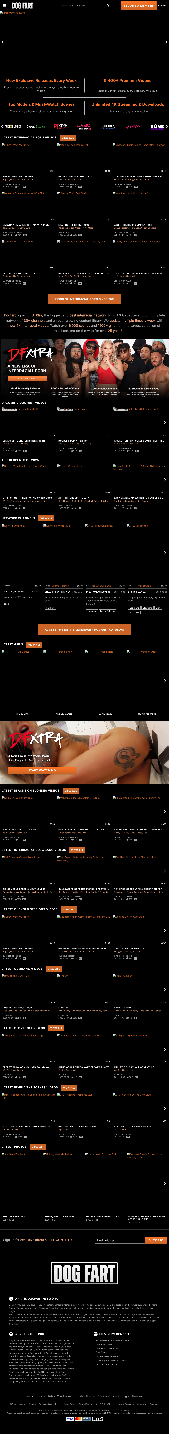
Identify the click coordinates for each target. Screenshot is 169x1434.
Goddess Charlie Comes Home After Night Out (87, 948)
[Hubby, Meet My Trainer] (63, 1183)
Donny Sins (63, 276)
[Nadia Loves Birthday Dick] (105, 1183)
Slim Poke (74, 444)
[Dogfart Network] (84, 1273)
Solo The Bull (87, 501)
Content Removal (155, 1413)
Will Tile (12, 276)
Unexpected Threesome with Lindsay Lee (84, 273)
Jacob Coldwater (31, 1010)
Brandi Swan (27, 179)
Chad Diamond (121, 1010)
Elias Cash (75, 892)
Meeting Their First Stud (74, 225)
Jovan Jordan (64, 179)
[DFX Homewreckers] (157, 127)
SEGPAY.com (109, 1413)
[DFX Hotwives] (133, 127)
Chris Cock (63, 444)
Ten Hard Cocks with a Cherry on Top (138, 889)
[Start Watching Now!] (84, 42)
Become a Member (138, 5)
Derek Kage (16, 501)
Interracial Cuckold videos (32, 1353)
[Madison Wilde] (147, 681)
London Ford (132, 444)
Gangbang (134, 608)
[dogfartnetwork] (22, 5)
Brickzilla (26, 1317)
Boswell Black (120, 179)
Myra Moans (88, 228)
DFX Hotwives (65, 232)
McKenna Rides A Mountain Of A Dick (26, 225)
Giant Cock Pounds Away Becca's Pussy (83, 1067)
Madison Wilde (147, 714)
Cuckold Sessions (12, 184)
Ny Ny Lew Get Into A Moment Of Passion (139, 273)
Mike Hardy (130, 276)
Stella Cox (47, 1317)
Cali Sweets (119, 444)
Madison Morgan (34, 892)
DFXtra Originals (122, 281)
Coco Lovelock (149, 1314)
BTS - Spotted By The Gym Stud (133, 1126)
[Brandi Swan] (63, 681)
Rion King (85, 892)
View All (68, 137)
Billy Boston (63, 1010)
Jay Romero (104, 1010)
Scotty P (76, 501)
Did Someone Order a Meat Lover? (24, 889)
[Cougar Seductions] (108, 127)
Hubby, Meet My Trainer (18, 176)
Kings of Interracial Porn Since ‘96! (84, 299)
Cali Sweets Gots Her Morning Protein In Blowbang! (91, 889)
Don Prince (119, 501)
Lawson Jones (157, 892)
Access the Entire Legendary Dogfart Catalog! (84, 629)
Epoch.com (22, 1413)
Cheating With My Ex (58, 592)
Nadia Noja (77, 179)
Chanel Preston (121, 228)
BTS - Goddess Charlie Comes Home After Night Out (35, 1126)
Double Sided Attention (73, 441)
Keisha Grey (134, 228)
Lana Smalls (130, 501)
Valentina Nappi (148, 228)
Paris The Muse (123, 1008)
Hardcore (8, 604)
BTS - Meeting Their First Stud (77, 1126)
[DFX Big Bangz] (147, 553)
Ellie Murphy (22, 444)
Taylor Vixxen (23, 276)
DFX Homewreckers (98, 592)
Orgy (158, 608)
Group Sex (134, 612)
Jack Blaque (20, 892)
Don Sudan (142, 501)
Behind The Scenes (67, 1134)
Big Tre (6, 179)
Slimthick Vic (15, 1317)
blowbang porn (55, 1362)
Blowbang (147, 608)
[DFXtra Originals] (60, 126)
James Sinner (161, 1010)
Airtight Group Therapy (73, 498)
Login (162, 5)
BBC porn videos (123, 1320)
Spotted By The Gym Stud (19, 273)
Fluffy (130, 179)
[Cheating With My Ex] (84, 127)
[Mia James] (22, 681)
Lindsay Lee (86, 276)
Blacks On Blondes (68, 184)
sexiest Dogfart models (85, 1314)
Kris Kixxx (105, 501)
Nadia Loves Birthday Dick (75, 176)
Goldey (97, 501)
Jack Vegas (75, 1010)
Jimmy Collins (46, 1010)
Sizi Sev (63, 1008)
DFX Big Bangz (65, 505)
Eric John (17, 1010)
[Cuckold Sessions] (36, 126)
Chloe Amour (17, 1070)
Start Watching (42, 770)
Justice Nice (41, 501)
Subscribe (156, 1240)
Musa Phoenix (75, 228)
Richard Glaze (106, 892)
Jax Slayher (62, 1317)
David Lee (63, 228)
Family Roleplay (107, 611)
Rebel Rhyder (64, 501)
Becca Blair (71, 1070)
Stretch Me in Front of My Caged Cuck (27, 498)
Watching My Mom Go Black (57, 1375)
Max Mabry (15, 179)
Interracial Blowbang (14, 897)
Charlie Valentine (142, 179)
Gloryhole (8, 448)
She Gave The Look (14, 1216)
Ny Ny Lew (119, 276)
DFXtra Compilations (124, 232)
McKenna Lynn (23, 228)
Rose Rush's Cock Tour (17, 1008)
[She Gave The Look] (22, 1183)
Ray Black (74, 276)
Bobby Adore (120, 892)
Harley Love (85, 444)
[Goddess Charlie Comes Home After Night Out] (147, 1183)
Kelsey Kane (28, 501)
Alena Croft (37, 1317)
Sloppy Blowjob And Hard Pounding (26, 1067)
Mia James (22, 714)
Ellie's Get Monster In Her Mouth (24, 441)
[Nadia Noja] (105, 681)
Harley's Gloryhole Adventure (134, 1067)
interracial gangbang (34, 1362)
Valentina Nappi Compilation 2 (133, 225)
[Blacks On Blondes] (11, 126)
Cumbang (7, 1015)
